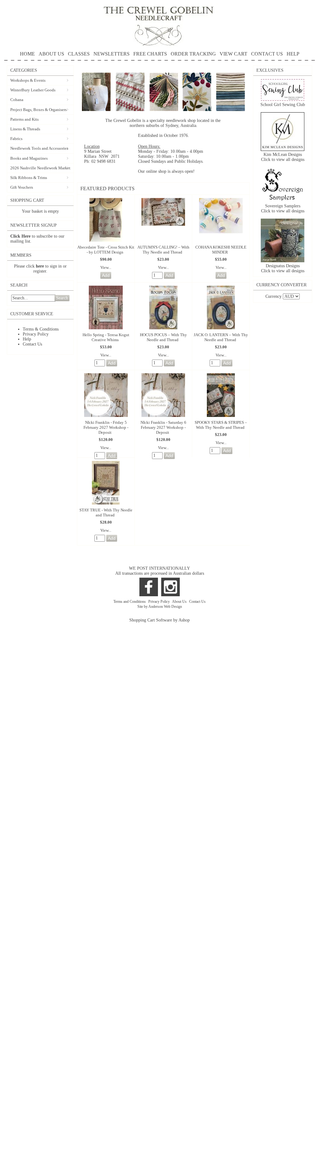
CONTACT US (267, 53)
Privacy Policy (36, 334)
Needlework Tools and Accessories (39, 148)
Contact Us (32, 344)
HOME (27, 53)
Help (27, 339)
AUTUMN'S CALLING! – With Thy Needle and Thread (163, 249)
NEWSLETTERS (111, 53)
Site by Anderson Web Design (159, 606)
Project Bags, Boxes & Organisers (38, 109)
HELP (293, 53)
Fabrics (16, 138)
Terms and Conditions (130, 601)
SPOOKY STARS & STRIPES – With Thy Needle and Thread (221, 425)
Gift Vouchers (21, 187)
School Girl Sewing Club (282, 104)
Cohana (16, 99)
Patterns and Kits (24, 119)
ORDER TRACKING (193, 53)
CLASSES (79, 53)
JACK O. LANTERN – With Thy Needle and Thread (221, 337)
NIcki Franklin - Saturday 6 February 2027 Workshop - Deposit (163, 427)
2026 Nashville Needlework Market (40, 168)
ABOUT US (51, 53)
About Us (180, 601)
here (40, 266)
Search (62, 298)
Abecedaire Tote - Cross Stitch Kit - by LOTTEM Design (105, 249)
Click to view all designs (282, 159)
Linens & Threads (25, 129)
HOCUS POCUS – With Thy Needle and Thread (163, 337)
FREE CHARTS (150, 53)
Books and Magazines (29, 158)
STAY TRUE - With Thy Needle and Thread (105, 512)
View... (105, 267)
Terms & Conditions (41, 329)
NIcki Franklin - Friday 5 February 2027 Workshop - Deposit (105, 427)
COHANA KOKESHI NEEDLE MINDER (220, 249)
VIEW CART (233, 53)
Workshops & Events (27, 80)
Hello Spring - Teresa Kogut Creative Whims (106, 337)
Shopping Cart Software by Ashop (159, 620)
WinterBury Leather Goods (32, 90)
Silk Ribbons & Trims (28, 177)
